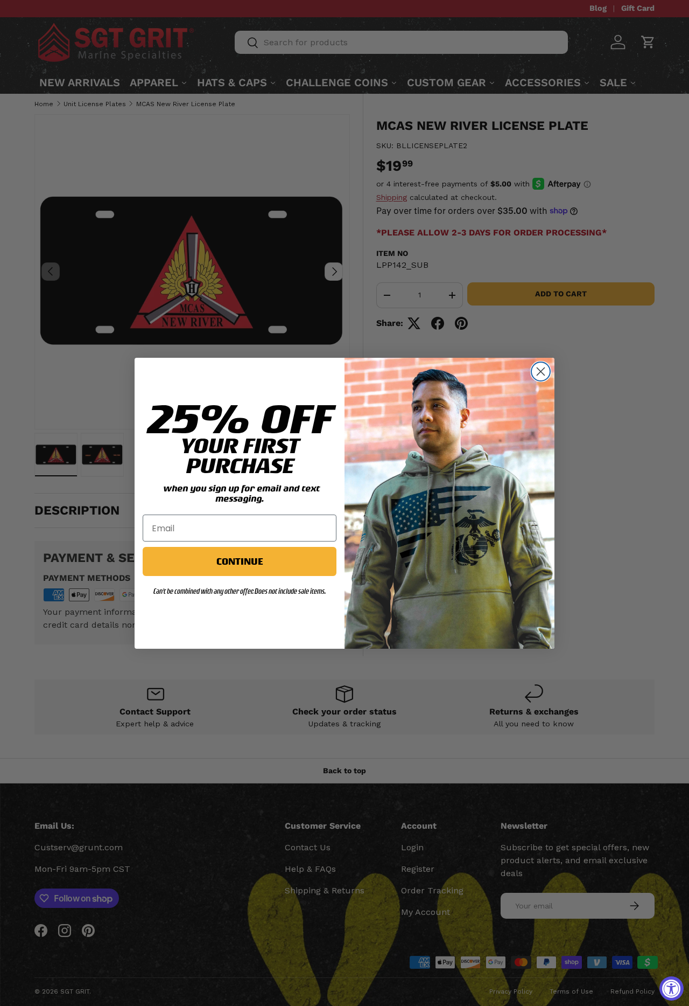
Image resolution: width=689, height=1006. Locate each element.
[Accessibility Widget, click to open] (671, 988)
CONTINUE (239, 561)
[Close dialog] (540, 371)
